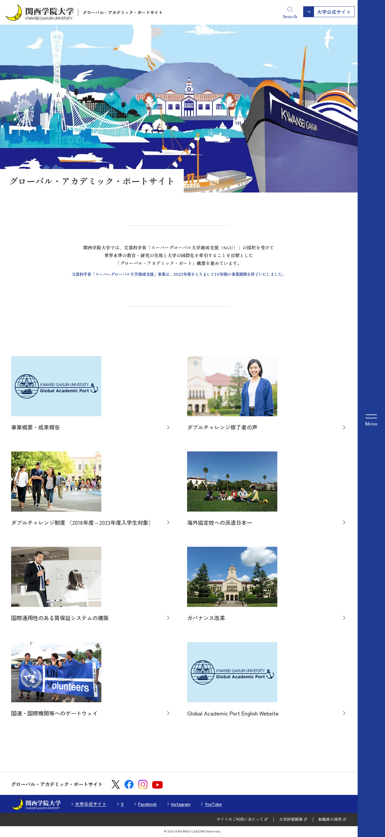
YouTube (213, 804)
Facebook (147, 804)
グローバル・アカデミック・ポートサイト (123, 12)
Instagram (180, 804)
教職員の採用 (330, 819)
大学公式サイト (90, 804)
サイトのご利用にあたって (240, 819)
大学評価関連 (291, 819)
